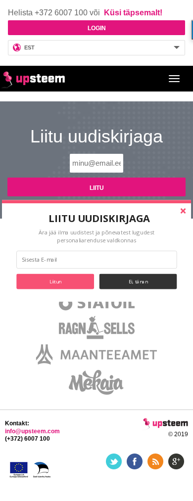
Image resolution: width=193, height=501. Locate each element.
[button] (100, 218)
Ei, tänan (138, 281)
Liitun (55, 281)
